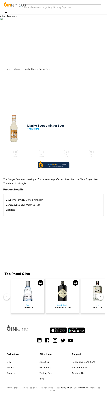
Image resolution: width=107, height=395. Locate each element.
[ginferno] (21, 329)
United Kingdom (34, 199)
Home (7, 69)
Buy (91, 156)
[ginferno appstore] (58, 331)
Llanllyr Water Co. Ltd (28, 204)
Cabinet (41, 156)
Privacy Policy (79, 367)
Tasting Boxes (46, 373)
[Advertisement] (53, 91)
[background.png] (53, 19)
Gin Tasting (45, 367)
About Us (44, 361)
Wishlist (15, 156)
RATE (66, 156)
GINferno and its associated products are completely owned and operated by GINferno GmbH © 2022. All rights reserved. (53, 388)
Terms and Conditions (83, 361)
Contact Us (78, 373)
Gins (9, 361)
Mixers (17, 69)
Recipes (11, 373)
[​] (61, 7)
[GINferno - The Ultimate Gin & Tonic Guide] (14, 7)
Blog (41, 378)
